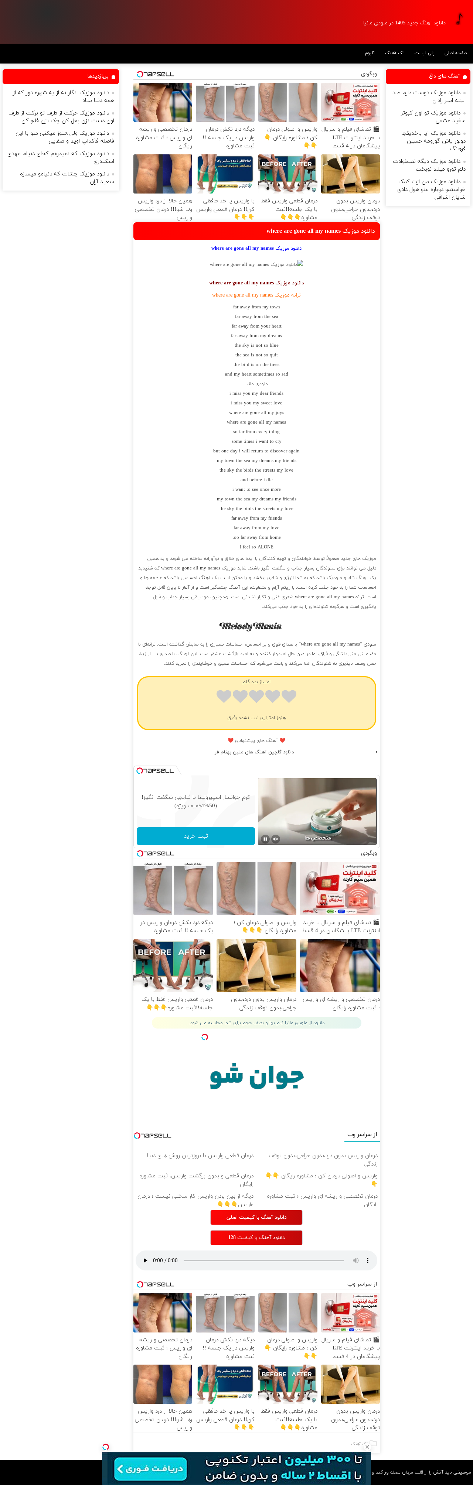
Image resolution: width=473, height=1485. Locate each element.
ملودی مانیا (256, 384)
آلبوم (370, 53)
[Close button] (367, 1447)
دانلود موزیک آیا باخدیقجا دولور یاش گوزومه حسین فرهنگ (433, 141)
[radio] (289, 697)
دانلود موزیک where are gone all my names (320, 231)
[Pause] (265, 839)
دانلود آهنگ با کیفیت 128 (256, 1237)
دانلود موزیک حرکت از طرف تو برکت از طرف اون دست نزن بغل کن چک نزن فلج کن (61, 117)
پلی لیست (425, 53)
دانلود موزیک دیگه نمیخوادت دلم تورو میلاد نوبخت (429, 165)
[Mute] (275, 839)
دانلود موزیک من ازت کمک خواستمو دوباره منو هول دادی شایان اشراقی (431, 189)
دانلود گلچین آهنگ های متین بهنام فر (254, 752)
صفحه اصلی (456, 53)
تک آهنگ (395, 53)
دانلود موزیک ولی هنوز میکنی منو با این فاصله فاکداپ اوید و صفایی (65, 137)
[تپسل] (105, 1447)
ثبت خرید (196, 836)
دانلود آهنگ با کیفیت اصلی (257, 1217)
